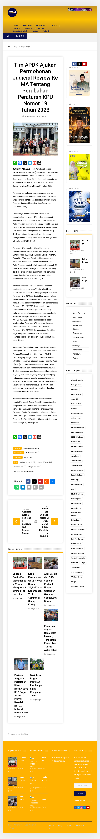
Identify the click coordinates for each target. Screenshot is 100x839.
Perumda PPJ (76, 508)
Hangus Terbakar (77, 451)
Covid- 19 (74, 399)
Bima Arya (74, 389)
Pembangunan (76, 499)
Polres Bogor (75, 520)
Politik (75, 358)
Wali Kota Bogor (76, 572)
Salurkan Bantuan (77, 553)
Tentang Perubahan (33, 467)
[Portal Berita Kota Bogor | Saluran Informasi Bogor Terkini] (12, 12)
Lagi (72, 489)
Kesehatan (77, 333)
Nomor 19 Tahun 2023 (45, 462)
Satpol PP (74, 563)
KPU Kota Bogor (76, 484)
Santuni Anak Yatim (78, 558)
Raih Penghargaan (77, 539)
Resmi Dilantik (76, 544)
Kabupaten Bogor (77, 470)
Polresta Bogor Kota (78, 529)
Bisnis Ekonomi (78, 313)
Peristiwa (76, 354)
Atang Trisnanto (77, 380)
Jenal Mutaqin (76, 461)
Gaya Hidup (77, 321)
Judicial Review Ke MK (27, 462)
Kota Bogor (75, 480)
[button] (28, 481)
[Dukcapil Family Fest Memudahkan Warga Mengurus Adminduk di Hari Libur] (75, 245)
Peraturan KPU (18, 467)
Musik (74, 341)
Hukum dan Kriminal (77, 327)
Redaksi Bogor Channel (31, 448)
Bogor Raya (28, 457)
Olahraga (76, 345)
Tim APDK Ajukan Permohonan (24, 471)
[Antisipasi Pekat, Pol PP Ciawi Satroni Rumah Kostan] (34, 762)
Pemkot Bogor (76, 503)
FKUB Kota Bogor (77, 446)
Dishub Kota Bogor (77, 427)
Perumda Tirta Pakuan (76, 514)
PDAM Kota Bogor (77, 494)
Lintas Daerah (78, 337)
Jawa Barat (75, 456)
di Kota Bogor (76, 418)
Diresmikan (75, 423)
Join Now (79, 793)
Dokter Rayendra (77, 432)
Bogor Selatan (76, 394)
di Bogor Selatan (77, 413)
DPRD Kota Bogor (77, 437)
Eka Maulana (75, 442)
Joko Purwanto (76, 465)
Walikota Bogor (76, 577)
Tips (83, 563)
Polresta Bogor (76, 525)
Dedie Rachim (76, 404)
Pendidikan (77, 350)
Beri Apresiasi (76, 385)
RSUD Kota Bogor (77, 548)
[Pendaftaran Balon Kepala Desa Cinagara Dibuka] (34, 781)
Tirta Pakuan (75, 567)
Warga (73, 582)
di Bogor (74, 408)
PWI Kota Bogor (76, 534)
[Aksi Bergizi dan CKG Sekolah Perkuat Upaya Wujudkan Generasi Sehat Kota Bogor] (75, 282)
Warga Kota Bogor (77, 586)
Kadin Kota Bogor (77, 475)
